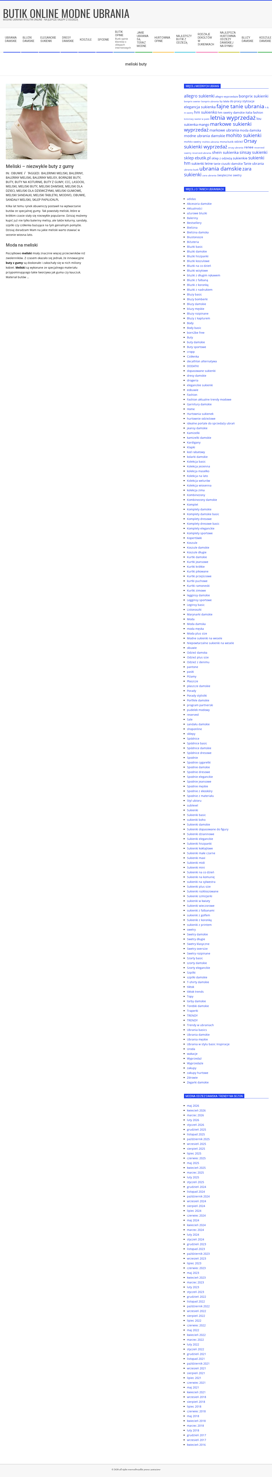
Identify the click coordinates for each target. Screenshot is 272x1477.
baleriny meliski (18, 177)
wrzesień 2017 (196, 1440)
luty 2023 (193, 1287)
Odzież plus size (198, 657)
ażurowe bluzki (197, 213)
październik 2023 (198, 1254)
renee (248, 147)
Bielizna (192, 227)
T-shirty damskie (198, 982)
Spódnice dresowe (199, 753)
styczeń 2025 (195, 1182)
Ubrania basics (197, 1030)
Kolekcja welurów (198, 481)
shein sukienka (225, 152)
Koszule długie (196, 552)
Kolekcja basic (196, 461)
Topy (190, 996)
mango (204, 124)
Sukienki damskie (198, 824)
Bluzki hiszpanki (197, 256)
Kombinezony (196, 495)
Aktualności (194, 208)
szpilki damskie (197, 977)
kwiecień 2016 (196, 1445)
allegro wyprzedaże (226, 96)
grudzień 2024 (196, 1187)
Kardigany (194, 442)
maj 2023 (193, 1273)
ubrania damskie (220, 168)
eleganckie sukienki (200, 385)
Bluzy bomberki (197, 299)
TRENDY (192, 1015)
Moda (191, 619)
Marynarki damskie (199, 614)
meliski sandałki (19, 195)
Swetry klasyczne (198, 944)
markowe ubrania (224, 130)
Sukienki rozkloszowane (202, 891)
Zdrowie (192, 1077)
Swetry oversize (197, 949)
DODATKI (193, 366)
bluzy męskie (195, 309)
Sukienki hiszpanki (199, 843)
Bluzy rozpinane (197, 313)
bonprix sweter (192, 101)
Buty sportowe (196, 347)
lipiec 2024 (194, 1211)
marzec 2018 (195, 1425)
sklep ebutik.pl (197, 158)
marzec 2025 (195, 1172)
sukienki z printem (199, 925)
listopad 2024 (196, 1191)
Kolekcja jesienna (198, 466)
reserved (193, 715)
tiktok (190, 987)
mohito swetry (192, 141)
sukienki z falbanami (200, 910)
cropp (191, 352)
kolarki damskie (197, 457)
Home (191, 409)
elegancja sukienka (200, 106)
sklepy (191, 734)
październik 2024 (198, 1196)
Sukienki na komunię (201, 877)
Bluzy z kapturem (198, 318)
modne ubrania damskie (204, 135)
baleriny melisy (45, 177)
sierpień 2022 (196, 1316)
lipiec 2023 (194, 1263)
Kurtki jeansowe (197, 562)
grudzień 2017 (196, 1435)
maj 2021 (193, 1387)
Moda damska (196, 624)
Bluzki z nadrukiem (199, 290)
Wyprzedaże (195, 1063)
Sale (190, 719)
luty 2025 (193, 1177)
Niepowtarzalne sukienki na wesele (210, 643)
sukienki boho (196, 820)
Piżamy (191, 676)
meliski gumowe (68, 191)
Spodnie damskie (198, 767)
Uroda (191, 1049)
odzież (238, 141)
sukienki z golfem (198, 915)
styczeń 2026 (195, 1125)
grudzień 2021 (196, 1354)
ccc (67, 182)
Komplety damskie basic (203, 514)
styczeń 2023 (195, 1292)
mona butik (227, 141)
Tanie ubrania (254, 163)
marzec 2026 (195, 1115)
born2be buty (69, 177)
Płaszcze (192, 681)
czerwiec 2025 (196, 1158)
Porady (191, 691)
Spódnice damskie (199, 748)
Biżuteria (193, 242)
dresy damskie (196, 375)
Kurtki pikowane (197, 571)
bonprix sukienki (253, 96)
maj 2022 (193, 1330)
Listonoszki (194, 609)
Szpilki (191, 972)
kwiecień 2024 (196, 1225)
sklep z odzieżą (221, 158)
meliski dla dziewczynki (35, 191)
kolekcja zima (196, 490)
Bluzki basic (195, 247)
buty (9, 182)
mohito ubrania (210, 141)
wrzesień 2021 (196, 1368)
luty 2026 (193, 1120)
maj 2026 (193, 1106)
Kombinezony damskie (202, 500)
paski (190, 672)
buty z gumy (53, 182)
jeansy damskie (197, 428)
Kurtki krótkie (196, 566)
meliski (11, 186)
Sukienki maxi (196, 858)
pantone (192, 667)
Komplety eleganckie (200, 528)
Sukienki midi (196, 863)
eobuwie (192, 390)
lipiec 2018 (194, 1406)
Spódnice (193, 738)
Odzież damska (197, 652)
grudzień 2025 (196, 1129)
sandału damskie (198, 724)
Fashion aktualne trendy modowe (209, 399)
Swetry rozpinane (198, 953)
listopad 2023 (196, 1249)
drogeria (192, 380)
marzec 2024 (195, 1230)
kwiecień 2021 (196, 1392)
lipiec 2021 (194, 1378)
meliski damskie (51, 186)
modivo (65, 195)
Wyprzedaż (194, 1058)
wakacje (192, 1054)
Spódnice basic (197, 743)
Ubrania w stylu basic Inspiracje (208, 1044)
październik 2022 (198, 1306)
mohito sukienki (243, 135)
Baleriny (192, 218)
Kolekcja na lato (197, 476)
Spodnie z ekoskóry (199, 791)
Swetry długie (196, 939)
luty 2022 (193, 1344)
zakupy (191, 1068)
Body (190, 323)
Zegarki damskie (198, 1082)
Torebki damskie (198, 1006)
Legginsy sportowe (199, 600)
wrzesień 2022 (196, 1311)
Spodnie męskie (197, 786)
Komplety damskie (199, 509)
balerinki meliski (54, 173)
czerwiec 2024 (196, 1215)
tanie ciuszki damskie (228, 164)
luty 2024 (193, 1234)
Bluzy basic (194, 294)
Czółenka (193, 356)
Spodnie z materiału (200, 796)
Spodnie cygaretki (199, 762)
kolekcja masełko (198, 471)
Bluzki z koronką (197, 285)
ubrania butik (191, 169)
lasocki (78, 182)
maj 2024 (193, 1220)
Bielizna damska (198, 232)
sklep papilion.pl (45, 200)
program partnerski (200, 705)
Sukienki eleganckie (200, 839)
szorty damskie (197, 963)
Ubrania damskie (198, 1034)
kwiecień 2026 (196, 1110)
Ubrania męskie (197, 1039)
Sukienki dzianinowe (200, 834)
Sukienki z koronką (199, 920)
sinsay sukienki (253, 152)
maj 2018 (193, 1416)
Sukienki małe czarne (201, 853)
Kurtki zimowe (196, 590)
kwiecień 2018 (196, 1421)
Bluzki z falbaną (197, 280)
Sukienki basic (196, 815)
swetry (191, 929)
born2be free (195, 332)
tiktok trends (195, 991)
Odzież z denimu (198, 662)
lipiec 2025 (194, 1153)
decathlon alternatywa (202, 361)
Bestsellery (194, 223)
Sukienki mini (196, 867)
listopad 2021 (196, 1359)
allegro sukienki (199, 96)
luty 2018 (193, 1430)
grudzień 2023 (196, 1244)
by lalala (224, 101)
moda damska (250, 130)
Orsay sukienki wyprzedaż (220, 143)
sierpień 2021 (196, 1373)
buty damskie (196, 342)
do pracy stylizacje (242, 101)
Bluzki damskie (197, 251)
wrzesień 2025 (196, 1144)
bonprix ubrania (210, 101)
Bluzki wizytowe (197, 270)
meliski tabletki (45, 195)
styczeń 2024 (195, 1239)
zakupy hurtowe (197, 1073)
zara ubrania (209, 175)
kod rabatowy (196, 452)
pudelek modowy (198, 710)
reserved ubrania (201, 153)
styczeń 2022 (195, 1349)
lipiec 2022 (194, 1320)
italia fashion (254, 112)
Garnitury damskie (199, 404)
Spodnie (192, 757)
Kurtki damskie (197, 557)
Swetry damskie (197, 934)
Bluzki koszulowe (198, 261)
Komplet (192, 504)
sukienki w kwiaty (198, 901)
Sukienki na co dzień (200, 872)
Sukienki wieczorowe (200, 906)
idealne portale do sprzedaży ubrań (211, 423)
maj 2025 (193, 1163)
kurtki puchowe (197, 581)
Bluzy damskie (196, 304)
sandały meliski (18, 200)
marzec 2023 (195, 1282)
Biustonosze (195, 237)
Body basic (194, 328)
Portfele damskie (198, 700)
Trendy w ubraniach (200, 1025)
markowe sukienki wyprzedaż (217, 126)
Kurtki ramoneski (198, 586)
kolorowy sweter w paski (196, 119)
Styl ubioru (194, 800)
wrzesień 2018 (196, 1397)
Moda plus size (197, 633)
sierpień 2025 (196, 1148)
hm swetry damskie (231, 112)
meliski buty (27, 186)
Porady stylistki (197, 695)
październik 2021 (198, 1363)
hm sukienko (205, 112)
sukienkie (240, 158)
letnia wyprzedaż (233, 118)
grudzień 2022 (196, 1297)
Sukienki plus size (199, 886)
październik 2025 (198, 1139)
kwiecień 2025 (196, 1168)
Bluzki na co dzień (199, 266)
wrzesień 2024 (196, 1201)
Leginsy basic (196, 605)
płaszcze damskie (198, 686)
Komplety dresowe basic (203, 523)
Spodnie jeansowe (199, 781)
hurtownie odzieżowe (201, 418)
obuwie (17, 173)
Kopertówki (194, 538)
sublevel (192, 805)
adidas (191, 199)
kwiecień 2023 (196, 1277)
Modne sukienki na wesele (204, 638)
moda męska (195, 629)
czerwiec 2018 (196, 1411)
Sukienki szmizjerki (199, 896)
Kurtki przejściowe (199, 576)
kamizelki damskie (199, 438)
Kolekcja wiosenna (199, 485)
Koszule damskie (198, 547)
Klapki (191, 447)
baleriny (76, 173)
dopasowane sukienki (201, 371)
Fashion (192, 395)
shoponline (194, 729)
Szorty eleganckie (198, 968)
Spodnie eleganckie (200, 777)
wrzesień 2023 (196, 1258)
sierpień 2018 (196, 1402)
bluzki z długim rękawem (203, 275)
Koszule (192, 543)
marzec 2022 (195, 1339)
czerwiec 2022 (196, 1325)
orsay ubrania (235, 147)
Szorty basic (195, 958)
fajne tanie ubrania (240, 106)
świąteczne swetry (229, 175)
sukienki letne (202, 163)
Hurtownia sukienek (200, 414)
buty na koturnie (28, 182)
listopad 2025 (196, 1134)
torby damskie (196, 1001)
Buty (190, 337)
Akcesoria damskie (199, 204)
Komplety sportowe (200, 533)
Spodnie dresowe (198, 772)
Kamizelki (193, 433)
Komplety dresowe (199, 519)
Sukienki (192, 810)
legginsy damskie (198, 595)
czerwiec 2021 (196, 1382)
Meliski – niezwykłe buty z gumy (40, 166)
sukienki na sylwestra (201, 882)
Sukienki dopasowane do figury (207, 829)
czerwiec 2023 (196, 1268)
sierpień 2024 (196, 1206)
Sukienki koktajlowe (200, 848)
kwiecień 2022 (196, 1335)
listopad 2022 (196, 1301)
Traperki (192, 1011)
